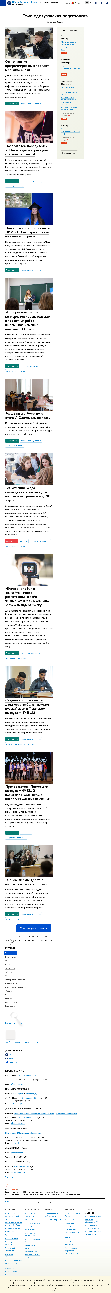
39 (46, 940)
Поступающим (11, 957)
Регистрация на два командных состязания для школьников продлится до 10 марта (27, 494)
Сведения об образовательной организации (12, 1216)
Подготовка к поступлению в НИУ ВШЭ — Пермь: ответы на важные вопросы (27, 232)
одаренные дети (13, 919)
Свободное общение (14, 975)
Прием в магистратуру (30, 1228)
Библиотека (69, 1244)
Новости (26, 1202)
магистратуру (31, 1093)
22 (20, 936)
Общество (9, 972)
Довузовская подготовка (16, 1128)
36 (33, 940)
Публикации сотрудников (70, 1224)
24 (28, 936)
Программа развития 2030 (16, 987)
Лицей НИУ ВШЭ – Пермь (16, 1148)
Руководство (10, 1235)
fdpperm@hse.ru (18, 1143)
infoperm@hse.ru (18, 1084)
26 (37, 936)
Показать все (68, 152)
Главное (8, 998)
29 (50, 936)
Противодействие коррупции (12, 1229)
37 (37, 940)
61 (11, 944)
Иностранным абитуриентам (30, 1234)
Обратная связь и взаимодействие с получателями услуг (33, 1254)
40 (50, 940)
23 (24, 936)
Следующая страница (33, 928)
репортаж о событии (29, 366)
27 (41, 936)
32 (16, 940)
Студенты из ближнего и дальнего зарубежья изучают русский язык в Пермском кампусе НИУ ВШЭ (27, 706)
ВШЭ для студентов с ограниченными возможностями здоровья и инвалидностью (13, 1265)
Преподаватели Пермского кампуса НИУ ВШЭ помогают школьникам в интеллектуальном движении (27, 792)
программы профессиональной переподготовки (34, 1113)
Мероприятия (70, 30)
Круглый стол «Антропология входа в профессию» (70, 131)
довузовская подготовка (31, 103)
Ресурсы (69, 1209)
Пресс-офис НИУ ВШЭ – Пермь (18, 1162)
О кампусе (11, 1209)
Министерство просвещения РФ (92, 1226)
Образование (11, 960)
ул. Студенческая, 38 (27, 1075)
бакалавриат (18, 1093)
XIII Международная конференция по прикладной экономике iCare (70, 46)
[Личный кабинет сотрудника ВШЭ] (101, 3)
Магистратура (11, 1002)
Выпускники (10, 994)
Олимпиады (29, 1219)
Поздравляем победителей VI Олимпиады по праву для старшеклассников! (26, 149)
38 (42, 940)
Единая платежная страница (12, 1276)
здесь (57, 1283)
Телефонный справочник (10, 1249)
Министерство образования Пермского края (71, 1251)
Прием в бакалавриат (33, 1223)
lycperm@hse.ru (17, 1152)
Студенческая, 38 (21, 1166)
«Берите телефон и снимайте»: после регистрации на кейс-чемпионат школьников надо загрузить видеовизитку (27, 596)
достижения (26, 833)
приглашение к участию (40, 541)
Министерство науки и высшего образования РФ (93, 1219)
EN (90, 3)
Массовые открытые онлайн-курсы (93, 1233)
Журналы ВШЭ (71, 1219)
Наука (7, 964)
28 (46, 936)
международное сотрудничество (20, 744)
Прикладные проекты (53, 1219)
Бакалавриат (10, 1006)
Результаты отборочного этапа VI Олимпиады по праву (27, 415)
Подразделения (11, 1238)
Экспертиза (10, 968)
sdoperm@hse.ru (18, 1123)
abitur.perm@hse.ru (19, 1103)
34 (24, 940)
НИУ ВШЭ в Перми (12, 1202)
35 (29, 940)
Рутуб (11, 1058)
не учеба (24, 541)
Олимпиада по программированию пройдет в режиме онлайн (27, 65)
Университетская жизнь (15, 979)
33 (20, 940)
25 (33, 936)
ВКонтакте (13, 1055)
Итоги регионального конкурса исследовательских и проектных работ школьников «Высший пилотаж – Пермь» (27, 320)
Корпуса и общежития (9, 1255)
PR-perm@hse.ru (18, 1172)
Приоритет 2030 (12, 983)
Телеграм (13, 1062)
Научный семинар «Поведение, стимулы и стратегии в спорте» (70, 68)
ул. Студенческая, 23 (27, 1117)
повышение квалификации (66, 1113)
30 (7, 940)
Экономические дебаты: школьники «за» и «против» (26, 881)
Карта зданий (11, 1176)
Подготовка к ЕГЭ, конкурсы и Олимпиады (23, 1133)
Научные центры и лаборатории (52, 1214)
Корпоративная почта (73, 1241)
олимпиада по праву (14, 185)
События (9, 991)
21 (15, 936)
